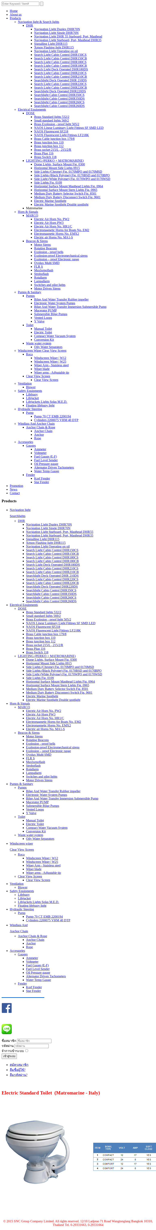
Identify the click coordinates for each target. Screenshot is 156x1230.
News (13, 489)
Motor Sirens (42, 244)
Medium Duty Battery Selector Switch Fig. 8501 (65, 193)
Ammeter (40, 449)
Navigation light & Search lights (38, 22)
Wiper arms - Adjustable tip (51, 372)
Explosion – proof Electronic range (56, 259)
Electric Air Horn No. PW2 (51, 219)
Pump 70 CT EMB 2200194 (52, 416)
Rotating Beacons (45, 248)
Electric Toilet (43, 332)
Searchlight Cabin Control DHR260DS (59, 106)
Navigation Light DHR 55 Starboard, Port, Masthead (68, 36)
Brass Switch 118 (45, 157)
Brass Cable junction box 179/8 (54, 138)
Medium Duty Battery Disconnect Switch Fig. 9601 (67, 197)
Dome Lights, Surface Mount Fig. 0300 (59, 164)
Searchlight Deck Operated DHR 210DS (60, 80)
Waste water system (38, 343)
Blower (31, 387)
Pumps (30, 296)
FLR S (38, 266)
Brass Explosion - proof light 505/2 (56, 124)
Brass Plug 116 (43, 153)
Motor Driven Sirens (47, 288)
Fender (30, 474)
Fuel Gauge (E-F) (45, 456)
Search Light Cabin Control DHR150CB (60, 58)
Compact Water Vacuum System (55, 336)
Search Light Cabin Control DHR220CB (60, 87)
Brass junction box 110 (49, 142)
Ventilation (25, 383)
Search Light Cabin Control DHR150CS (60, 54)
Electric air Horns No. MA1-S (53, 237)
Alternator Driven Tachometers (54, 467)
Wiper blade (42, 369)
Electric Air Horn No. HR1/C (53, 226)
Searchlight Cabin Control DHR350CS (59, 95)
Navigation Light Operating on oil (56, 51)
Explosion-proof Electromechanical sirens (61, 255)
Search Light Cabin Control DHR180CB (60, 65)
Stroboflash (41, 274)
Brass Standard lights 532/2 (51, 117)
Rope (37, 438)
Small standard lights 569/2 (51, 120)
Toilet (29, 325)
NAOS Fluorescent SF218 (51, 131)
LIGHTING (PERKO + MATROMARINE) (55, 160)
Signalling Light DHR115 (50, 43)
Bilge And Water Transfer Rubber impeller (61, 299)
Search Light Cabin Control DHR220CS (60, 84)
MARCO (32, 215)
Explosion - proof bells (48, 252)
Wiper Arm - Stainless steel (51, 365)
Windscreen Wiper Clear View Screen (42, 350)
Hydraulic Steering (30, 409)
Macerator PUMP (45, 310)
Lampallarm (42, 281)
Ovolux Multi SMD (47, 263)
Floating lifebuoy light (40, 405)
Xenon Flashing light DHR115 (54, 47)
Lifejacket (32, 398)
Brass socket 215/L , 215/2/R (52, 149)
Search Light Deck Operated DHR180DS (61, 69)
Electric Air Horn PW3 (49, 222)
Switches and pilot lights (49, 285)
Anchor (39, 434)
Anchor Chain (43, 431)
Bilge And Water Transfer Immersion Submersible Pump (70, 306)
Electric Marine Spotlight (50, 201)
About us (16, 14)
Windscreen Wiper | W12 (50, 358)
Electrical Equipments (32, 109)
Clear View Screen (38, 376)
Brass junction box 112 (49, 146)
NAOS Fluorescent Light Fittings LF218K (61, 135)
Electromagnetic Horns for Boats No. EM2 (61, 230)
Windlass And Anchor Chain (36, 423)
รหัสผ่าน (8, 1046)
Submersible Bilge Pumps (50, 314)
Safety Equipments (30, 390)
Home (14, 11)
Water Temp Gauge (46, 471)
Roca (29, 354)
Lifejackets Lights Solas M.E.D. (46, 401)
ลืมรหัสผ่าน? (18, 1075)
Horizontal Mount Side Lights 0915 (57, 168)
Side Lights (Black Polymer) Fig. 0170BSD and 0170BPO (72, 175)
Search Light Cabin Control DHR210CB (60, 76)
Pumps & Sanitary (29, 292)
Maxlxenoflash (43, 270)
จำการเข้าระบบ (13, 1051)
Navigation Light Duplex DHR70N (57, 29)
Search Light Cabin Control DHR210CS (60, 73)
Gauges (31, 445)
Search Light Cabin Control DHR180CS (60, 62)
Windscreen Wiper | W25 (50, 361)
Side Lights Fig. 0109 (48, 182)
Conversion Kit (44, 339)
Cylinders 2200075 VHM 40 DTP (56, 420)
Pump (30, 412)
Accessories (25, 442)
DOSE (30, 113)
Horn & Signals (28, 211)
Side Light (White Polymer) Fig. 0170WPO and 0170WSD (72, 179)
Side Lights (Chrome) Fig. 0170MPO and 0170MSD (68, 171)
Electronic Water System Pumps (54, 303)
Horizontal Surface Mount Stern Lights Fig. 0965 (65, 190)
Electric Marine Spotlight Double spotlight (61, 204)
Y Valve (39, 321)
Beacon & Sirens (37, 241)
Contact (15, 493)
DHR (29, 25)
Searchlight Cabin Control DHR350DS (59, 98)
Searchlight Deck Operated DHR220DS (60, 91)
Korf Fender (42, 478)
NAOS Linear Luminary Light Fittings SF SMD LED (69, 127)
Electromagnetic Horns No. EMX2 (56, 233)
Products (15, 18)
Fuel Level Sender (46, 460)
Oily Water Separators (48, 347)
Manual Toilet (43, 328)
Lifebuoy (32, 394)
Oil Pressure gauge (46, 464)
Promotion (16, 485)
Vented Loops (43, 317)
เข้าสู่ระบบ (9, 1056)
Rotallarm (40, 277)
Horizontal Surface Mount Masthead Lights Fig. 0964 (68, 186)
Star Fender (41, 482)
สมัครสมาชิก (19, 1064)
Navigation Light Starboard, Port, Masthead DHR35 (67, 40)
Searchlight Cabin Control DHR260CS (59, 102)
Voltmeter (40, 453)
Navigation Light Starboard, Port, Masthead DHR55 (59, 532)
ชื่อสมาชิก (9, 1040)
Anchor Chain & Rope (40, 427)
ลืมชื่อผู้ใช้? (17, 1070)
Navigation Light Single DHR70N (56, 32)
